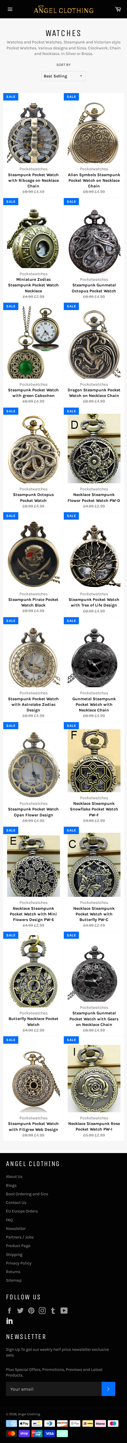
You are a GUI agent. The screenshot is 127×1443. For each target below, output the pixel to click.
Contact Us (16, 1202)
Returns (13, 1271)
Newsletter (16, 1228)
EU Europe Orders (22, 1211)
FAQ (9, 1220)
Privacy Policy (19, 1263)
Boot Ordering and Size (27, 1193)
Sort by (63, 65)
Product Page (18, 1245)
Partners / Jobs (20, 1237)
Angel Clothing (29, 1414)
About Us (14, 1176)
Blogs (11, 1185)
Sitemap (14, 1280)
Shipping (14, 1254)
